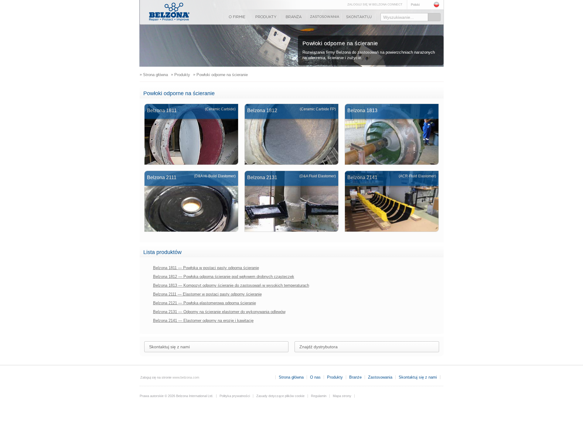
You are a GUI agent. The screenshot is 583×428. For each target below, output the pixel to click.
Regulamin (318, 396)
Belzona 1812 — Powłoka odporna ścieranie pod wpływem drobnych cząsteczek (223, 276)
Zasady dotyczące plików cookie (280, 396)
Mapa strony (342, 396)
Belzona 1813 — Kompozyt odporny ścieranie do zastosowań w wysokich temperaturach (231, 285)
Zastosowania (324, 17)
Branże (355, 377)
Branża (293, 17)
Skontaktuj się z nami (359, 17)
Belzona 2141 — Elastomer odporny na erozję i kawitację (203, 320)
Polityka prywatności (235, 396)
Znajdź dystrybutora (318, 346)
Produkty (265, 17)
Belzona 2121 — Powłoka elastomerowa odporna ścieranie (204, 303)
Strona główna (291, 377)
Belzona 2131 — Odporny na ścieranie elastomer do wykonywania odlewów (219, 311)
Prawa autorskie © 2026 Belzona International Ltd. (176, 396)
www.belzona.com (169, 12)
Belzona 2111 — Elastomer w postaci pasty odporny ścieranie (207, 294)
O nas (236, 17)
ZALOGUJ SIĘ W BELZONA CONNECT (374, 4)
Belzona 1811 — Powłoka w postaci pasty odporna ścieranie (206, 268)
